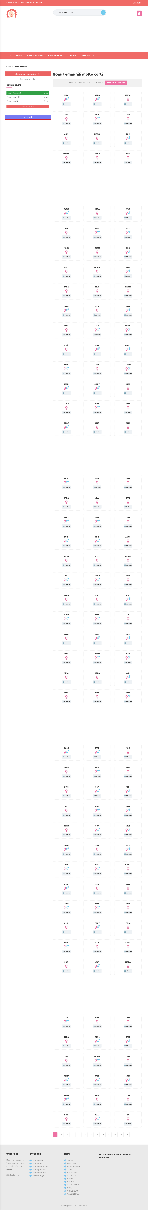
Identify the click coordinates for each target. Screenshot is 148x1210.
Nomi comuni (39, 1172)
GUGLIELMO (73, 1166)
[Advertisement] (80, 34)
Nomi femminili (34, 55)
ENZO (70, 1178)
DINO (69, 1187)
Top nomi (72, 55)
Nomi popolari (39, 1169)
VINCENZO (72, 1191)
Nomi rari (37, 1163)
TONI (69, 1169)
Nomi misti (28, 101)
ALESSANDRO (74, 1184)
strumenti (87, 55)
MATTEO (71, 1163)
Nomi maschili (55, 55)
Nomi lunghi (38, 1175)
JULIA (70, 1160)
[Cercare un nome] (103, 12)
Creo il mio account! (116, 83)
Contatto (137, 3)
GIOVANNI (72, 1172)
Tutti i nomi (15, 55)
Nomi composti (40, 1166)
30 (121, 1135)
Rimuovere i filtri (28, 79)
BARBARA (72, 1181)
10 (109, 1135)
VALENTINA (73, 1194)
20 (115, 1135)
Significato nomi (13, 1175)
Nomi (8, 67)
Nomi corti (37, 1160)
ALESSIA (71, 1175)
